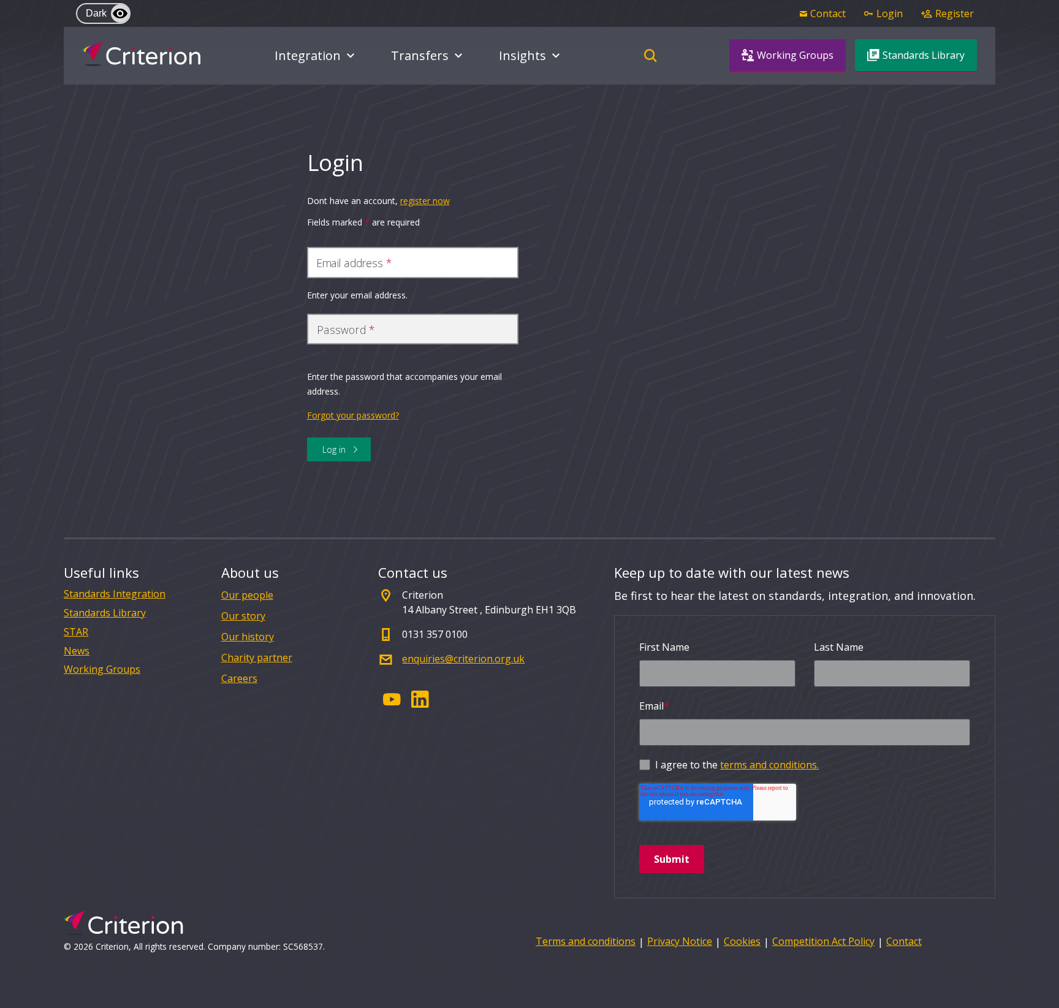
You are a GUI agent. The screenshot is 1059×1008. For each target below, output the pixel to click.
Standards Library (105, 613)
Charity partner (256, 657)
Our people (247, 595)
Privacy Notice (679, 941)
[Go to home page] (141, 54)
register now (425, 201)
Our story (243, 616)
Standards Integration (114, 594)
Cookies (742, 941)
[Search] (650, 55)
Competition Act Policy (823, 941)
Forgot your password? (353, 415)
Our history (247, 636)
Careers (239, 678)
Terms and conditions (586, 941)
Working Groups (102, 669)
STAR (76, 632)
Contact (904, 941)
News (76, 651)
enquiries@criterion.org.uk (463, 658)
